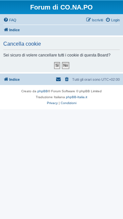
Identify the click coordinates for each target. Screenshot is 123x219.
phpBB (42, 91)
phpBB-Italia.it (76, 97)
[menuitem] (9, 20)
